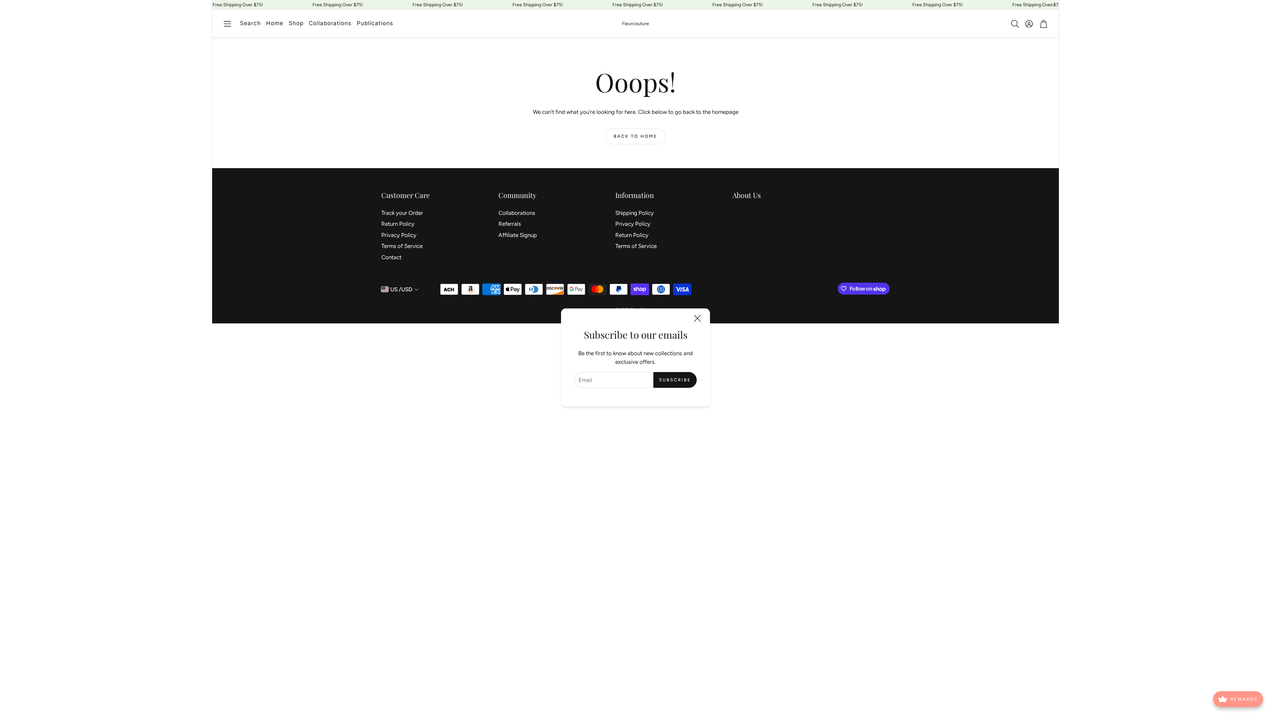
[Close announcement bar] (1052, 5)
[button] (227, 24)
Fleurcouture (635, 23)
